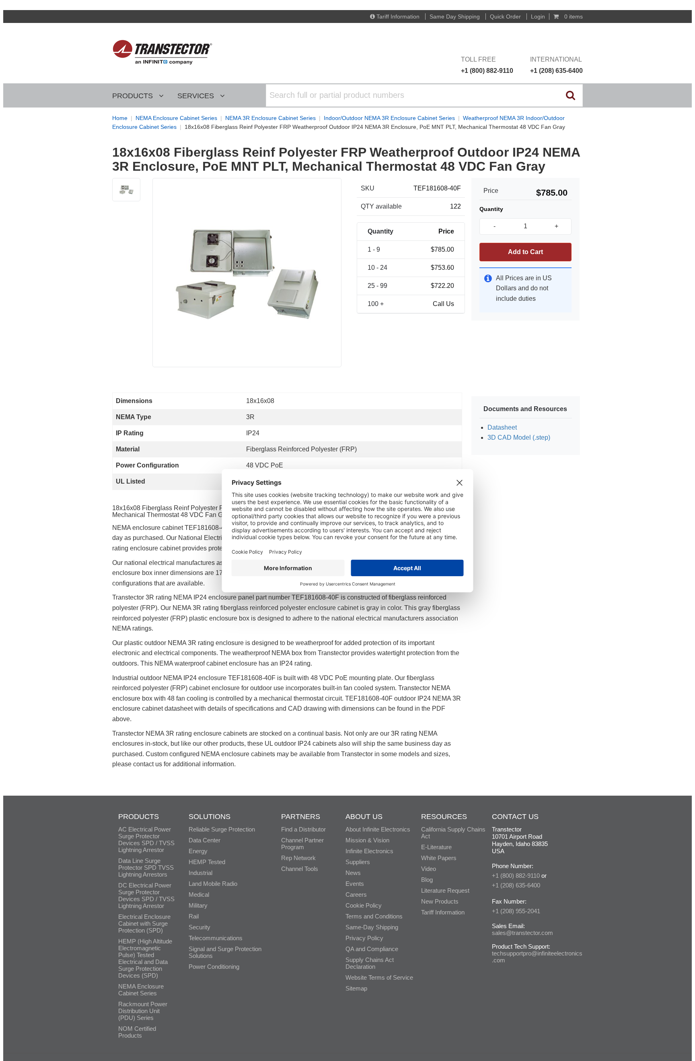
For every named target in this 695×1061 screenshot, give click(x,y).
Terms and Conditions (374, 916)
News (353, 872)
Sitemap (356, 988)
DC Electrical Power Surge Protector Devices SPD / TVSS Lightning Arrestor (146, 895)
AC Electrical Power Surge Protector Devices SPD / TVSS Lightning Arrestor (146, 839)
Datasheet (502, 427)
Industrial (200, 872)
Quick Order (505, 16)
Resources (444, 817)
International (556, 65)
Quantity (491, 209)
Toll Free (487, 65)
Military (198, 905)
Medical (199, 894)
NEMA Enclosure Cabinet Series (141, 990)
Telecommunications (216, 938)
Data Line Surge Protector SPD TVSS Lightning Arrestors (146, 867)
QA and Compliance (371, 948)
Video (428, 868)
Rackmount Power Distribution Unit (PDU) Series (142, 1011)
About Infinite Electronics (377, 829)
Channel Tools (299, 868)
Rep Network (298, 857)
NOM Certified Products (137, 1032)
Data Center (204, 840)
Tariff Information (398, 16)
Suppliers (357, 861)
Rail (194, 916)
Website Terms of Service (379, 977)
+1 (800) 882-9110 (516, 875)
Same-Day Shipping (371, 927)
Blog (427, 879)
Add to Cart (525, 251)
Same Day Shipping (455, 16)
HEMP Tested (207, 861)
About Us (363, 817)
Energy (198, 851)
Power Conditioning (214, 966)
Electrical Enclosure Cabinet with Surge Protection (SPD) (144, 923)
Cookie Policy (363, 905)
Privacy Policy (364, 938)
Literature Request (445, 890)
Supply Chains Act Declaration (369, 963)
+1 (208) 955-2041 (516, 911)
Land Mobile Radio (213, 883)
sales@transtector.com (522, 932)
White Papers (438, 857)
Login (538, 16)
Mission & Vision (367, 840)
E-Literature (436, 847)
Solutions (209, 817)
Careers (356, 894)
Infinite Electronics (369, 851)
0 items (573, 16)
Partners (300, 817)
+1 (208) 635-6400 (516, 885)
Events (354, 883)
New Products (440, 901)
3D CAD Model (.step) (518, 437)
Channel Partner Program (302, 843)
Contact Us (515, 817)
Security (199, 927)
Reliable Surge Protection (222, 829)
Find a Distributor (303, 829)
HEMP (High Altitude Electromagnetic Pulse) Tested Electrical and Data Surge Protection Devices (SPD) (145, 958)
